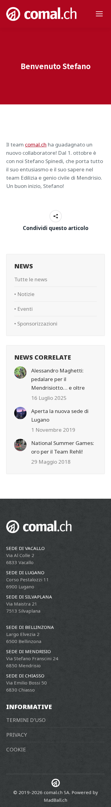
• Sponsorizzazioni (35, 323)
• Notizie (24, 294)
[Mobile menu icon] (99, 13)
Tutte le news (30, 279)
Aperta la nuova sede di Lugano (59, 415)
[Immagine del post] (20, 372)
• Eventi (23, 308)
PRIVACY (16, 734)
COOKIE (16, 749)
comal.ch (36, 144)
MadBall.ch (55, 800)
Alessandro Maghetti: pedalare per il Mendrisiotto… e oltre (58, 379)
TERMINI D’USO (26, 719)
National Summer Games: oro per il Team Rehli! (62, 447)
